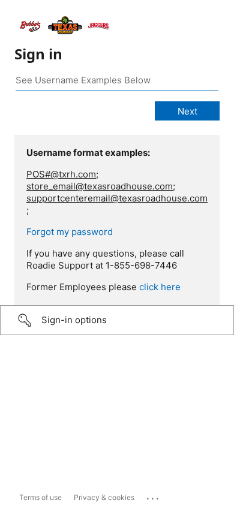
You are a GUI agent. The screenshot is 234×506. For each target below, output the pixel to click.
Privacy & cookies (104, 497)
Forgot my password (69, 231)
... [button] (153, 496)
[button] (117, 320)
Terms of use (40, 497)
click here (160, 287)
